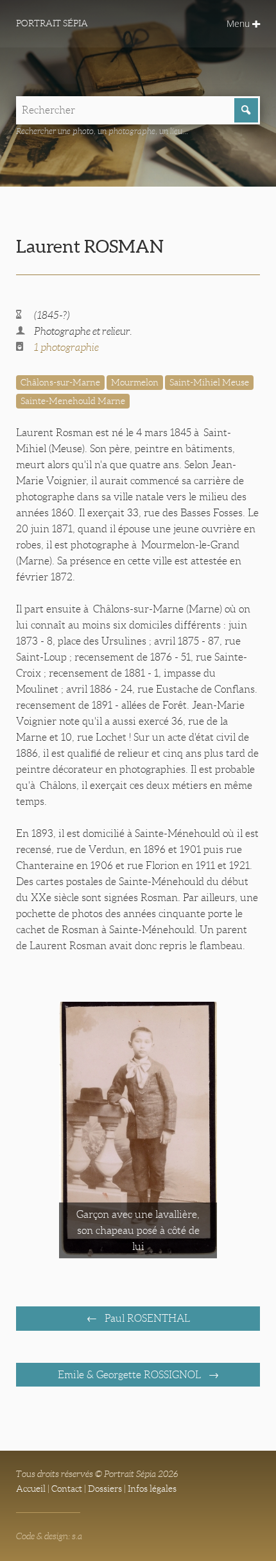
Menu (239, 23)
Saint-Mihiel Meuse (209, 382)
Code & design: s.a (49, 1536)
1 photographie (66, 347)
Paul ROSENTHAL (146, 1318)
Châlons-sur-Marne (60, 382)
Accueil (31, 1488)
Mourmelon (135, 382)
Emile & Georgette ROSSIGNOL (130, 1374)
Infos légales (152, 1488)
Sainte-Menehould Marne (73, 401)
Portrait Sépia (52, 23)
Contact (66, 1488)
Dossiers (105, 1488)
